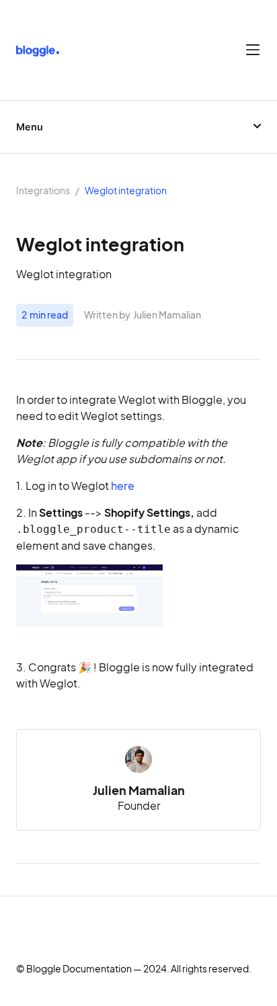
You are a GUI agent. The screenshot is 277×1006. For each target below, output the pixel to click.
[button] (253, 50)
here (122, 486)
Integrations (43, 191)
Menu (29, 127)
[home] (37, 50)
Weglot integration (126, 191)
